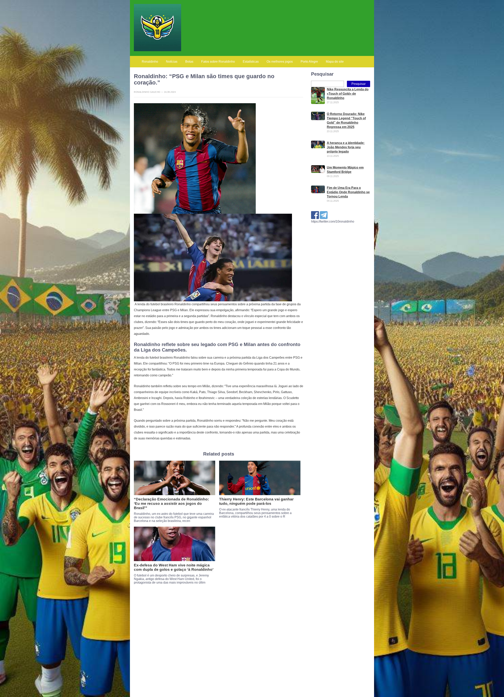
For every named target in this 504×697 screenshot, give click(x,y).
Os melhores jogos (280, 61)
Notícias (171, 61)
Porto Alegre (309, 61)
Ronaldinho (150, 61)
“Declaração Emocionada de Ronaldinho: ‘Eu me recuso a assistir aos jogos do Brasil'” (171, 503)
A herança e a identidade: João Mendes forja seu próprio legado (346, 147)
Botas (189, 61)
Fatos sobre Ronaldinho (218, 61)
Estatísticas (251, 61)
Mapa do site (335, 61)
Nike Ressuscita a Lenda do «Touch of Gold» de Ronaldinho (348, 94)
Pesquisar (322, 74)
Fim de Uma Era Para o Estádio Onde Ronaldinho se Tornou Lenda (348, 192)
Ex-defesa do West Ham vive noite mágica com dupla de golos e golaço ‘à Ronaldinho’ (173, 567)
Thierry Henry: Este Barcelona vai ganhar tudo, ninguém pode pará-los (256, 501)
